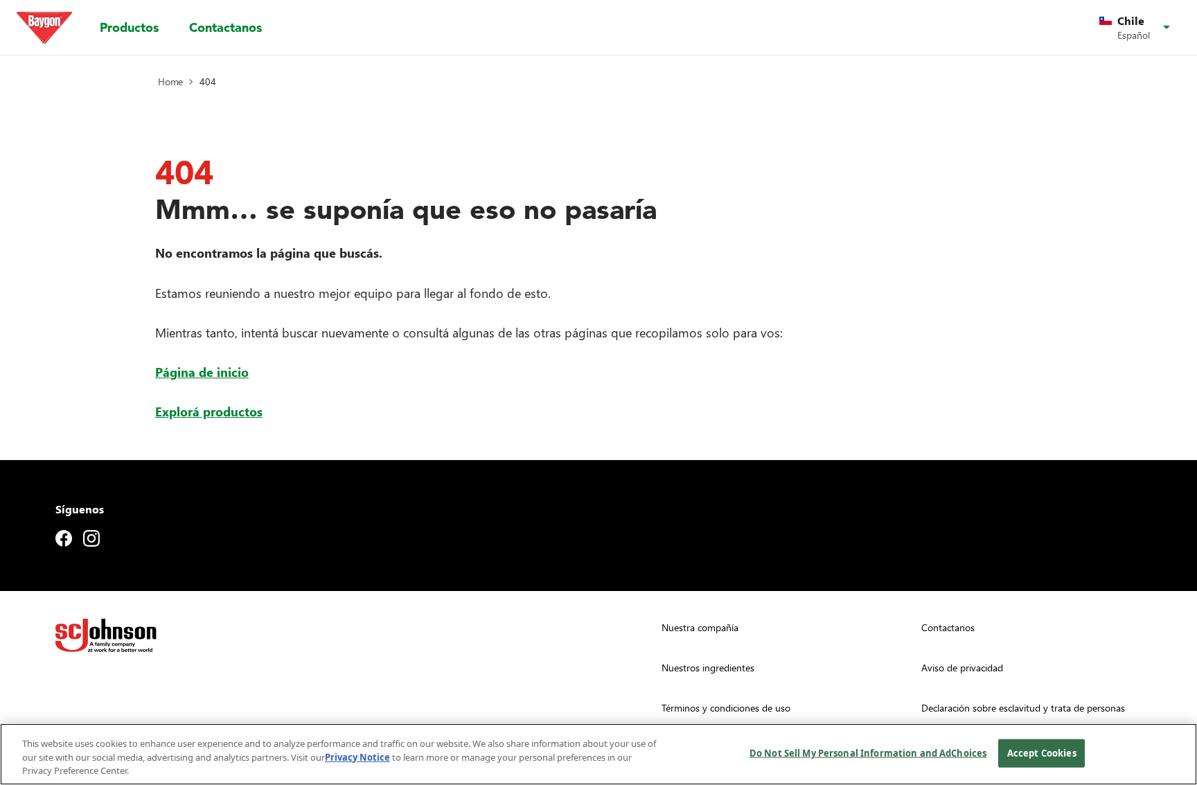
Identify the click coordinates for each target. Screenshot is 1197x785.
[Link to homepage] (44, 28)
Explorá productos (209, 411)
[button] (1137, 28)
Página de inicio (202, 371)
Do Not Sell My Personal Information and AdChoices (868, 752)
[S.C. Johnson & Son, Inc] (106, 635)
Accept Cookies (1041, 752)
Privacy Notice (357, 757)
